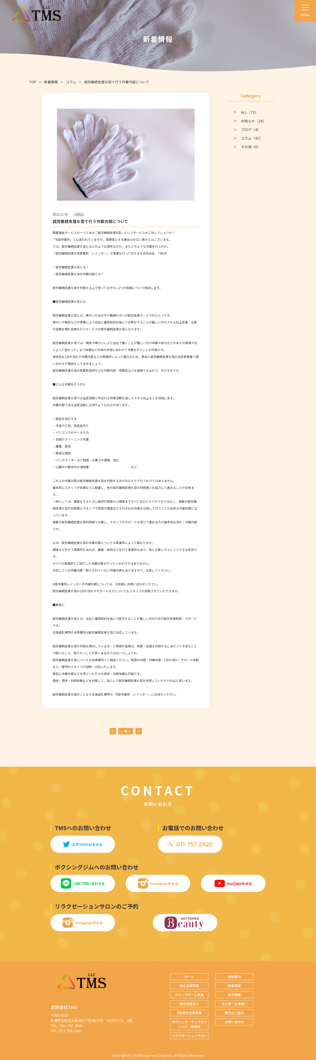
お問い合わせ (234, 1022)
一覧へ (126, 731)
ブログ (251, 129)
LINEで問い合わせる (89, 883)
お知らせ (253, 120)
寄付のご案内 (234, 1012)
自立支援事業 (189, 985)
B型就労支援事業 (189, 1012)
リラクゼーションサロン (189, 1035)
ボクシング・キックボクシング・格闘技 (189, 1024)
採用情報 (234, 994)
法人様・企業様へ (234, 1003)
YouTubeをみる (239, 883)
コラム (71, 81)
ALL (249, 112)
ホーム (189, 976)
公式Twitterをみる (87, 844)
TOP (32, 81)
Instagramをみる (164, 883)
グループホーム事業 (189, 994)
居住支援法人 (189, 1003)
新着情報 (51, 81)
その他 (251, 146)
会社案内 (234, 976)
